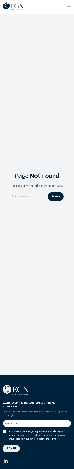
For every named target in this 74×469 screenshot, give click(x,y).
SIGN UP (11, 448)
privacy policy (49, 435)
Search (55, 196)
